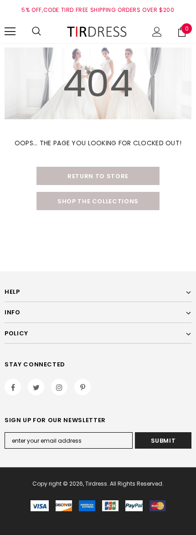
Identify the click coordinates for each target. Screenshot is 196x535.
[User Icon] (157, 32)
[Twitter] (36, 387)
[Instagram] (59, 387)
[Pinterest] (82, 387)
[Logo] (98, 31)
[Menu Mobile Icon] (10, 31)
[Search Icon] (36, 31)
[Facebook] (13, 387)
